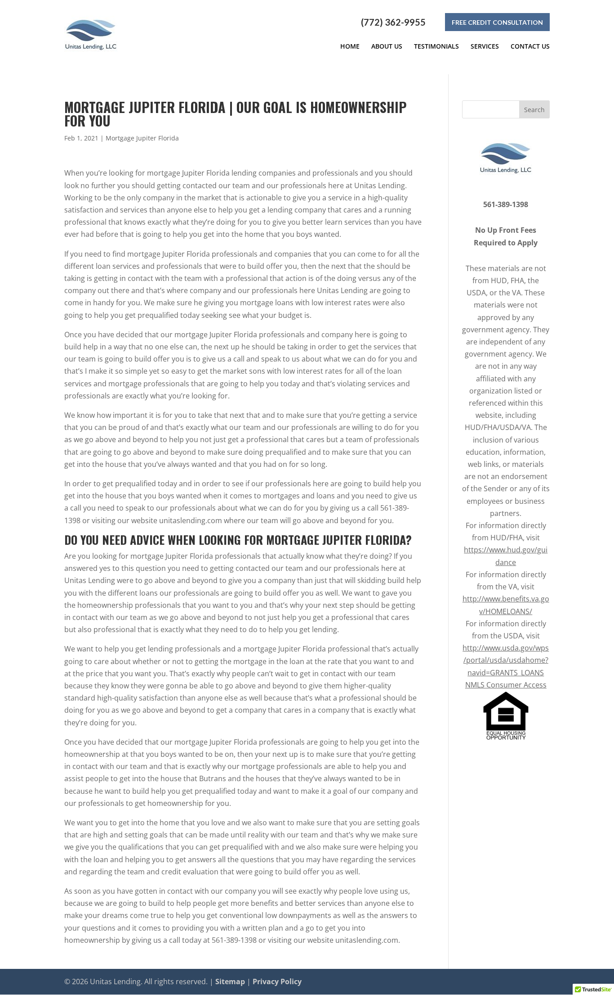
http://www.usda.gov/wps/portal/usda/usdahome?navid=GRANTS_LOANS (506, 660)
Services (485, 46)
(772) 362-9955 (393, 22)
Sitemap (230, 981)
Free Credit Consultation (497, 22)
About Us (386, 46)
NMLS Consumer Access (506, 685)
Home (350, 46)
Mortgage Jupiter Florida (142, 138)
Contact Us (530, 46)
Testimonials (436, 46)
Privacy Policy (277, 981)
